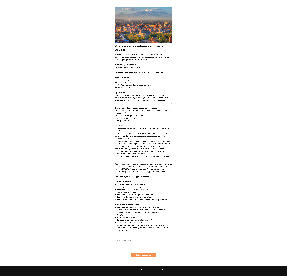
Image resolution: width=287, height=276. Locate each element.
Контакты (154, 269)
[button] (143, 255)
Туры (128, 269)
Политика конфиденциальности (140, 269)
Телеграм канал (163, 269)
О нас (117, 269)
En (170, 269)
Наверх (281, 269)
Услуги (123, 269)
